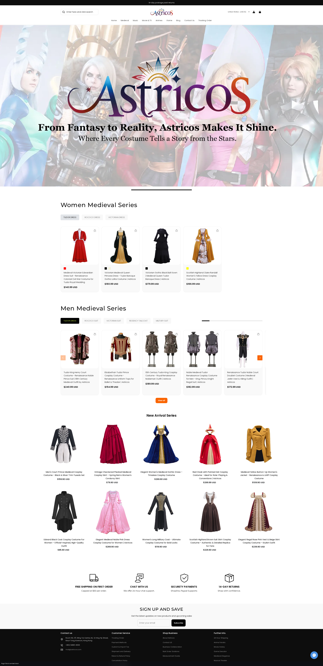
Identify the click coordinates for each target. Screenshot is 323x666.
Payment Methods (119, 642)
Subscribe (178, 623)
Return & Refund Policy (121, 656)
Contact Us (189, 20)
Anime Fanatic (219, 642)
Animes (159, 20)
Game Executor (220, 651)
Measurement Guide (171, 656)
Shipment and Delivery (121, 651)
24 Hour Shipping (221, 638)
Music (135, 20)
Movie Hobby (219, 647)
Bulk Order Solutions (171, 651)
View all (161, 400)
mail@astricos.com (73, 649)
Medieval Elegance (222, 656)
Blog (178, 20)
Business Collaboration (172, 647)
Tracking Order (205, 20)
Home (114, 20)
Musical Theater (220, 660)
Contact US (167, 642)
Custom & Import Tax (120, 647)
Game (169, 20)
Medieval (125, 20)
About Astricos (168, 638)
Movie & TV (147, 20)
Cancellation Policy (119, 660)
